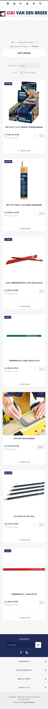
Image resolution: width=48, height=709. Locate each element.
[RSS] (27, 653)
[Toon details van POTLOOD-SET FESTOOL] (24, 491)
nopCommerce (29, 702)
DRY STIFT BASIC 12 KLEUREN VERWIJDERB (24, 205)
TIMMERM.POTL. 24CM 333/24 (24, 594)
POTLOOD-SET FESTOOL (24, 516)
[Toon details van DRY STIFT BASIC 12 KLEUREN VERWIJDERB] (24, 180)
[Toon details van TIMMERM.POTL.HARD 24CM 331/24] (24, 336)
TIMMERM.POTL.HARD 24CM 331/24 (24, 360)
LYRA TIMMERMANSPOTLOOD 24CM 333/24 (24, 283)
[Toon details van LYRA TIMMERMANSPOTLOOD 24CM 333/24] (24, 258)
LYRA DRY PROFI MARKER (24, 438)
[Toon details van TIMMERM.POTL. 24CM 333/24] (24, 569)
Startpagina (12, 42)
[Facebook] (21, 653)
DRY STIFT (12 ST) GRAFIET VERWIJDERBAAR (24, 127)
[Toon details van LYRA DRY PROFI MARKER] (24, 413)
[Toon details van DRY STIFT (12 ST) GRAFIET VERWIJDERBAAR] (24, 102)
